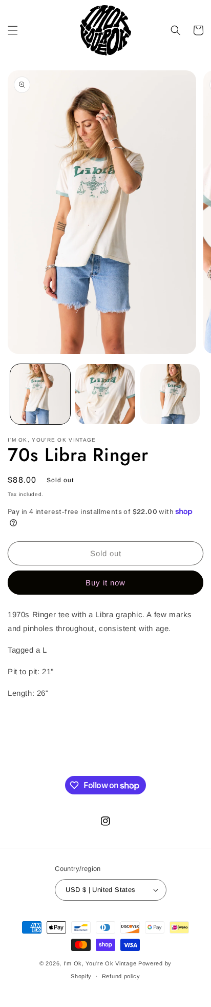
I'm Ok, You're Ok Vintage (100, 963)
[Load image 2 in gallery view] (105, 394)
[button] (13, 30)
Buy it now (105, 582)
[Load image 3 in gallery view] (170, 394)
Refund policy (121, 976)
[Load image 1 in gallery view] (40, 394)
